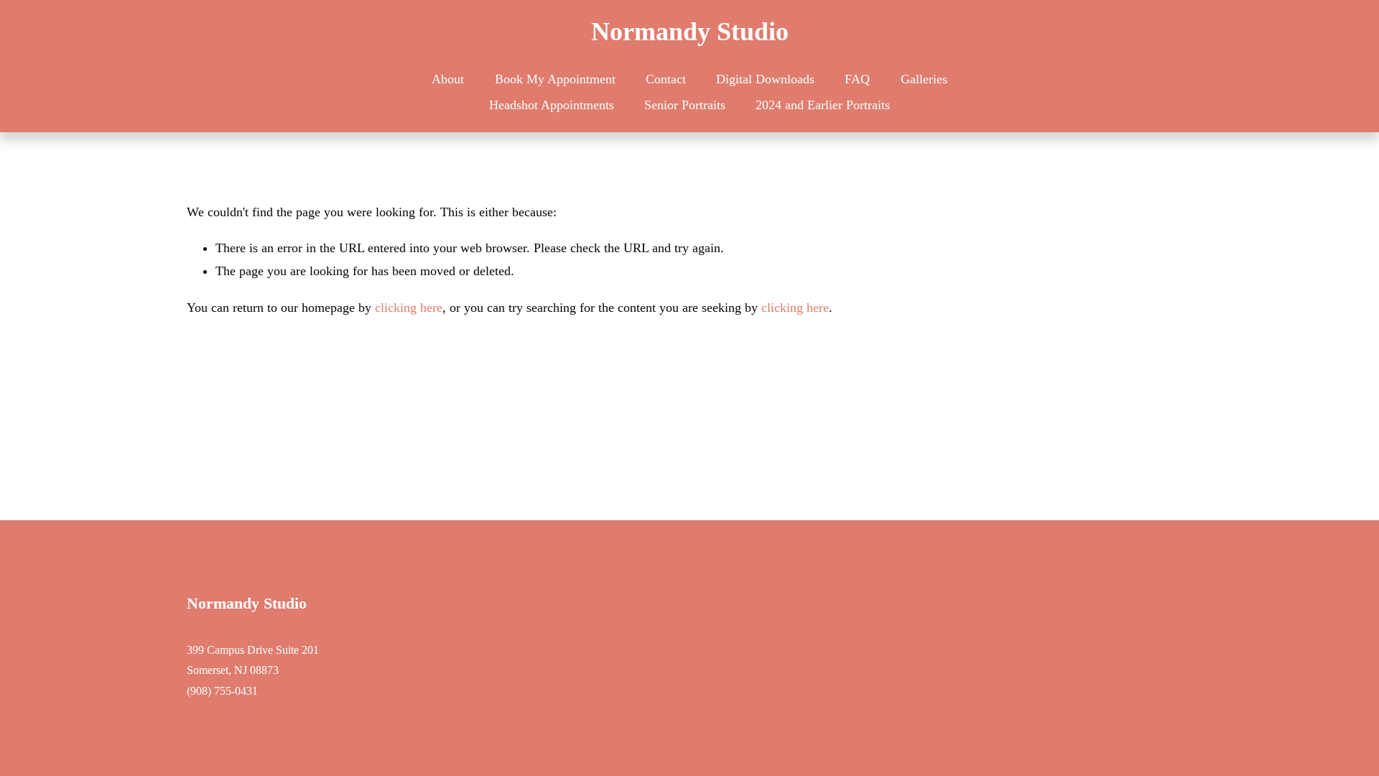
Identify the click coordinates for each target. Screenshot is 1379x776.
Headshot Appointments (551, 105)
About (448, 79)
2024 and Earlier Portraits (823, 105)
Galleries (924, 79)
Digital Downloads (765, 79)
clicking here (408, 307)
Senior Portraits (684, 105)
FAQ (857, 79)
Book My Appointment (555, 79)
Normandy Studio (690, 31)
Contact (666, 79)
